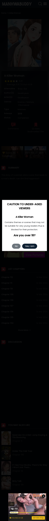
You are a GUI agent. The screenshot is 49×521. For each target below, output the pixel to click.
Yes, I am (29, 246)
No (16, 246)
